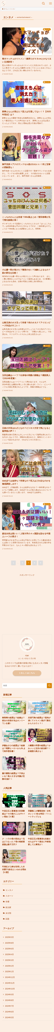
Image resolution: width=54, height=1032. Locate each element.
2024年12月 (10, 977)
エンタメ (9, 890)
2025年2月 (9, 966)
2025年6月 (9, 949)
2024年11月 (10, 983)
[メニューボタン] (50, 3)
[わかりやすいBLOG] (3, 3)
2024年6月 (9, 1012)
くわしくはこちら (27, 673)
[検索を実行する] (49, 685)
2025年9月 (9, 937)
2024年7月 (9, 1006)
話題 (7, 919)
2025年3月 (9, 960)
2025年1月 (9, 971)
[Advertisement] (27, 603)
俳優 (7, 902)
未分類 (8, 913)
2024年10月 (10, 989)
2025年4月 (9, 954)
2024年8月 (9, 1000)
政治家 (8, 907)
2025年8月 (9, 943)
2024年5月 (9, 1017)
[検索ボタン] (43, 3)
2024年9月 (9, 994)
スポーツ (9, 896)
